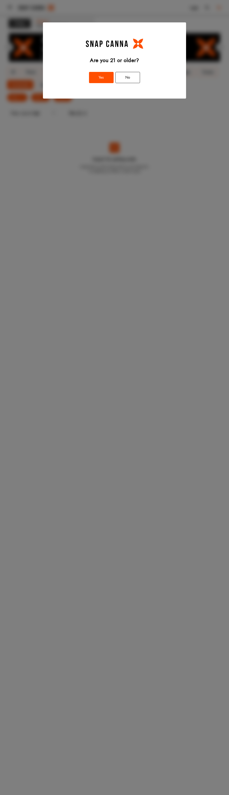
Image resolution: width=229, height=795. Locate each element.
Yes (101, 77)
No (127, 77)
